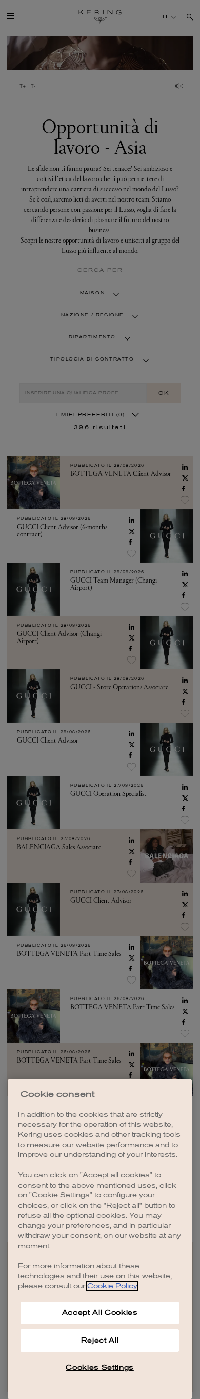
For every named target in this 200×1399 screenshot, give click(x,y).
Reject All (100, 1340)
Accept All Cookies (100, 1312)
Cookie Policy (112, 1286)
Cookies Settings (100, 1367)
